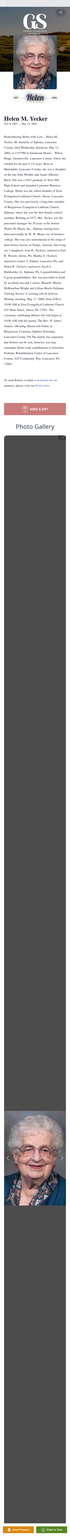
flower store (42, 385)
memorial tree (45, 380)
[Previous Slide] (8, 1158)
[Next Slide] (62, 1158)
